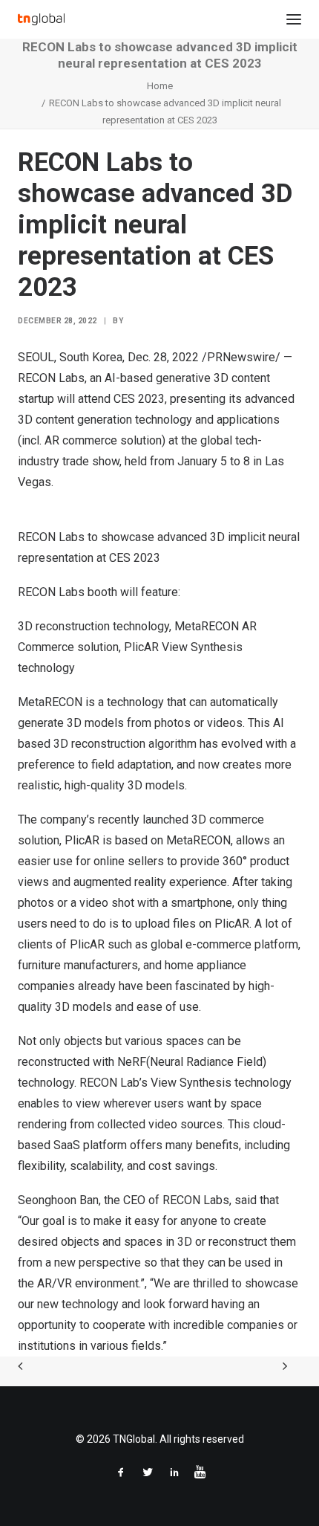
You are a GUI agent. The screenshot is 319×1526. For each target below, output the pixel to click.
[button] (294, 19)
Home (160, 85)
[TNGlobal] (41, 19)
